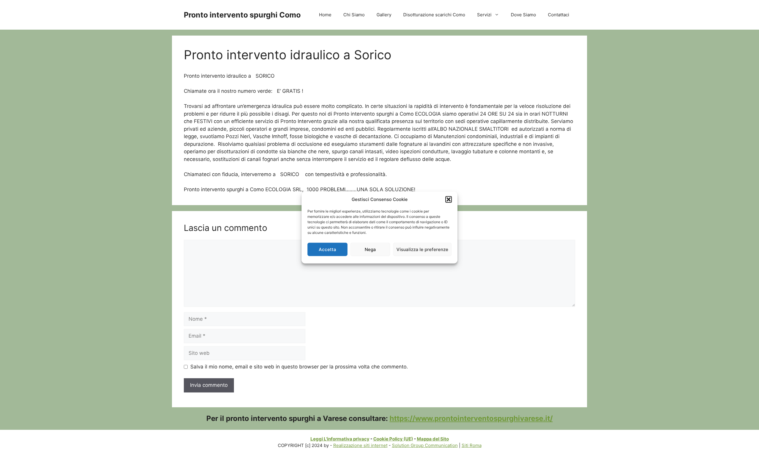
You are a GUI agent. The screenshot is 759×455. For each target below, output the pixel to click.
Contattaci (558, 14)
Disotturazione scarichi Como (434, 14)
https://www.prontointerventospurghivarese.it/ (471, 418)
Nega (370, 249)
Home (325, 14)
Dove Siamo (523, 14)
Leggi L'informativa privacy (339, 439)
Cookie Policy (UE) (393, 439)
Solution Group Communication (425, 445)
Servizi (484, 14)
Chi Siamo (354, 14)
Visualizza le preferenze (422, 249)
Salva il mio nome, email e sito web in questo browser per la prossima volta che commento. (299, 367)
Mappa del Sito (433, 439)
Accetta (327, 249)
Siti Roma (471, 445)
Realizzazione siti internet (360, 445)
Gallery (384, 14)
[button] (449, 199)
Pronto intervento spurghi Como (242, 14)
